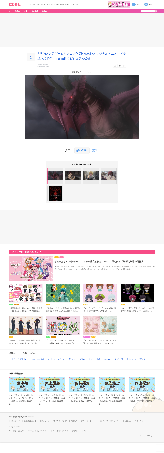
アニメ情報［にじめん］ (17, 431)
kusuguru (12, 427)
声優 (25, 11)
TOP (9, 11)
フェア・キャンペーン (56, 359)
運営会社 (128, 421)
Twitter (139, 4)
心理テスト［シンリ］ (79, 431)
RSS (150, 4)
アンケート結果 (94, 359)
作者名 (44, 11)
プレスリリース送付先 (60, 421)
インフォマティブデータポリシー (110, 421)
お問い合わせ (44, 421)
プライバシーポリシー (88, 421)
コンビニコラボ (38, 359)
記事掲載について (30, 421)
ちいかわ (107, 359)
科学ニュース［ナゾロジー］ (37, 431)
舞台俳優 (35, 11)
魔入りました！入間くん (136, 359)
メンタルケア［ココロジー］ (59, 431)
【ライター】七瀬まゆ (76, 359)
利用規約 (74, 421)
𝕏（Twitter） (139, 421)
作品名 (17, 11)
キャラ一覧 (119, 359)
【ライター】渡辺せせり (19, 359)
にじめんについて (14, 421)
